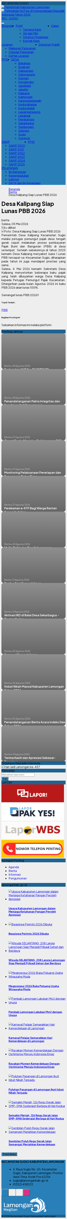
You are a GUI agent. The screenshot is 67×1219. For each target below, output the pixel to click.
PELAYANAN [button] (9, 168)
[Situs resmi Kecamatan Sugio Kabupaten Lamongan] (5, 1194)
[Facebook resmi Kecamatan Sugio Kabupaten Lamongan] (19, 1194)
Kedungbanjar (27, 104)
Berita (13, 192)
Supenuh (24, 138)
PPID (4, 59)
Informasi (15, 874)
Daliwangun (26, 71)
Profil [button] (19, 26)
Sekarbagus (26, 123)
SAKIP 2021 (16, 149)
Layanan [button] (7, 44)
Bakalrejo (24, 63)
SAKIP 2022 (17, 153)
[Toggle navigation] (2, 23)
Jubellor (23, 89)
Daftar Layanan (19, 56)
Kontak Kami (31, 41)
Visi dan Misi (30, 33)
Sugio (22, 134)
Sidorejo (23, 130)
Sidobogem (26, 127)
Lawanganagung (29, 112)
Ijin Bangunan (17, 172)
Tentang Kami (32, 29)
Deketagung (26, 74)
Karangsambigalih (29, 101)
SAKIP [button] (5, 142)
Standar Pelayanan (21, 52)
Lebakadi (24, 115)
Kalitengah (25, 97)
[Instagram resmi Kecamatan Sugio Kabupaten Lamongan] (26, 1194)
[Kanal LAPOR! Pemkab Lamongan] (12, 1194)
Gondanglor (26, 82)
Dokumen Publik (49, 44)
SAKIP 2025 (17, 164)
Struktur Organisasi (35, 37)
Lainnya (14, 179)
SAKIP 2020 (17, 145)
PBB (4, 310)
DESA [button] (15, 59)
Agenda (14, 867)
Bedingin (24, 67)
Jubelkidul (24, 86)
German (23, 78)
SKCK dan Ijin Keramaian (25, 183)
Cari (5, 778)
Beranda (7, 26)
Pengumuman (18, 878)
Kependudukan (19, 175)
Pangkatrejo (26, 119)
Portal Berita (9, 1154)
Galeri (55, 26)
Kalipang (24, 93)
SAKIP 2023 (17, 157)
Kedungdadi (26, 108)
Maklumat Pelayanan (22, 48)
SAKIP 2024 (17, 160)
